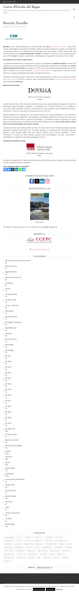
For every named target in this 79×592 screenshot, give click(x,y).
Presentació (9, 474)
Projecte (21, 554)
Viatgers (46, 557)
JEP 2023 (8, 412)
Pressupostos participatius (15, 479)
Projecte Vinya (10, 490)
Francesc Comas (65, 544)
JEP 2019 (8, 389)
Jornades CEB (10, 429)
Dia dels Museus (11, 317)
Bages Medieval (10, 272)
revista (43, 554)
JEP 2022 (8, 406)
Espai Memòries (11, 328)
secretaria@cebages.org (64, 79)
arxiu (19, 537)
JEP (37, 547)
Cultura (48, 540)
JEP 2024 (8, 417)
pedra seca (54, 551)
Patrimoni (8, 457)
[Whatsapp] (20, 169)
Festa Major (9, 345)
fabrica (39, 544)
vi (38, 557)
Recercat (33, 554)
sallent (61, 554)
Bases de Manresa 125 (13, 277)
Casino (59, 537)
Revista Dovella (10, 496)
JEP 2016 (8, 373)
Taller (7, 507)
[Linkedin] (16, 169)
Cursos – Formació (11, 305)
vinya (56, 557)
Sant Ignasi (9, 557)
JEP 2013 (8, 356)
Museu (31, 551)
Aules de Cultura (11, 266)
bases (39, 537)
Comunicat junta (11, 294)
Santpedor (21, 557)
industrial (19, 547)
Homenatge (9, 350)
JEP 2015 (8, 367)
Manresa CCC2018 (11, 440)
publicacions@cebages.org (42, 70)
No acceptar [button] (50, 589)
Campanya (9, 283)
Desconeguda (61, 540)
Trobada (8, 518)
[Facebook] (5, 169)
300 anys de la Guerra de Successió (17, 260)
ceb (18, 540)
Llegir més (59, 589)
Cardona (49, 537)
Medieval (20, 551)
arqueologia (9, 537)
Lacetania (58, 547)
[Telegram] (24, 169)
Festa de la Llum (11, 339)
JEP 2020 (8, 395)
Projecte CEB (9, 485)
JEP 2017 (8, 378)
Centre (7, 288)
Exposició (8, 333)
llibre (69, 547)
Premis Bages (10, 468)
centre (27, 540)
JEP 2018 (8, 384)
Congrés (38, 540)
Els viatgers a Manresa (13, 322)
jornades (47, 547)
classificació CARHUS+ (59, 47)
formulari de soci (11, 79)
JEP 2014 (8, 361)
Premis (7, 462)
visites (7, 561)
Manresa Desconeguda (13, 446)
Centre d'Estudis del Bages (21, 7)
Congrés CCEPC (10, 300)
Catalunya (8, 540)
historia (8, 547)
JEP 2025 (8, 423)
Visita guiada (9, 524)
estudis (18, 544)
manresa (8, 551)
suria (30, 557)
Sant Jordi (8, 502)
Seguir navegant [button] (39, 589)
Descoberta (9, 311)
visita (65, 557)
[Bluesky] (9, 169)
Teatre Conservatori (12, 513)
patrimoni (42, 551)
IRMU (29, 547)
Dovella (8, 544)
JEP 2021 (8, 401)
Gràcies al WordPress (55, 584)
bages (29, 537)
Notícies (8, 451)
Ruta (52, 554)
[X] (12, 169)
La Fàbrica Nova (11, 434)
